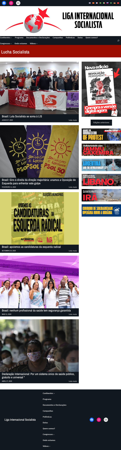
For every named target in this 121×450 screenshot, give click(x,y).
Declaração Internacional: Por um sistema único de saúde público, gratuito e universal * (38, 375)
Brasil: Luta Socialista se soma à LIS (22, 116)
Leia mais (73, 120)
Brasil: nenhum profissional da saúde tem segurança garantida (36, 310)
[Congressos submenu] (11, 43)
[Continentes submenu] (11, 37)
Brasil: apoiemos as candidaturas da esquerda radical (31, 247)
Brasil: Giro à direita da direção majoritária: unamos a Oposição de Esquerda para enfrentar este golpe (39, 181)
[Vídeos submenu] (36, 43)
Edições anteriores (101, 122)
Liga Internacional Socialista (20, 420)
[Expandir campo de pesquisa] (117, 40)
